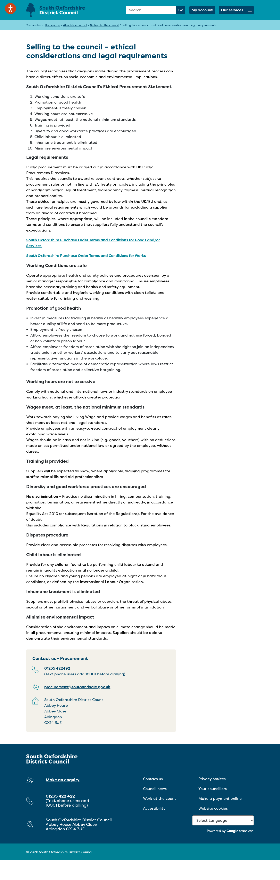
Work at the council (161, 798)
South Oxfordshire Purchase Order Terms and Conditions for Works (86, 255)
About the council (75, 25)
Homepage (52, 25)
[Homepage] (62, 10)
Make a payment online (220, 798)
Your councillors (212, 788)
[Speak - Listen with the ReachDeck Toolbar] (10, 8)
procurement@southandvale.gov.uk (77, 686)
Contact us (153, 778)
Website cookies (213, 808)
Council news (155, 788)
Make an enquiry (63, 780)
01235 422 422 (60, 796)
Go (180, 10)
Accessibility (154, 808)
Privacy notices (212, 778)
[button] (236, 10)
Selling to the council (104, 25)
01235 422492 (57, 668)
